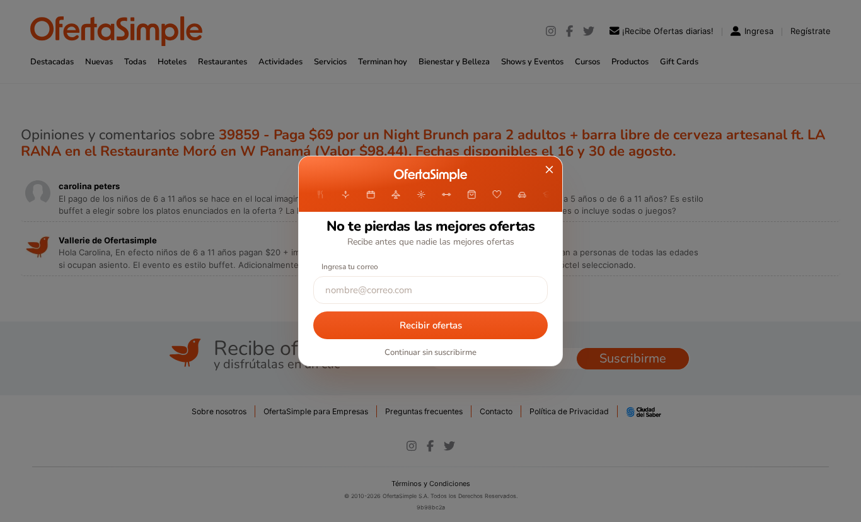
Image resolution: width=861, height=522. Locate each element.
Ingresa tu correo (349, 267)
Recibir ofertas (431, 325)
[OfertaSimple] (430, 175)
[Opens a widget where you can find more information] (813, 500)
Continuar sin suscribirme (430, 352)
